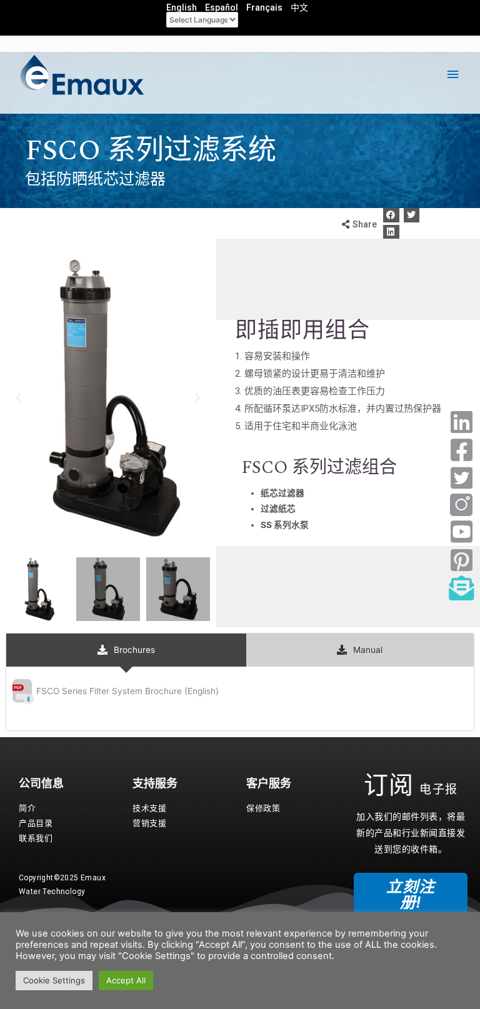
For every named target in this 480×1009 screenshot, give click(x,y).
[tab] (126, 650)
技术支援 (149, 808)
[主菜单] (453, 74)
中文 (299, 7)
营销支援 (149, 823)
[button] (391, 215)
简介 (27, 808)
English (181, 7)
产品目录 (35, 823)
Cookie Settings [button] (54, 980)
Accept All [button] (126, 980)
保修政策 (263, 808)
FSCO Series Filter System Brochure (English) (127, 691)
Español (221, 7)
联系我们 (35, 838)
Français (264, 7)
